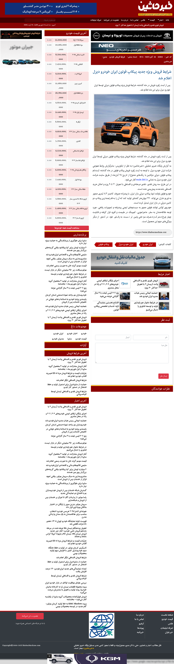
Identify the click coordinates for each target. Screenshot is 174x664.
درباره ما (124, 20)
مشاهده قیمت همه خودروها (67, 228)
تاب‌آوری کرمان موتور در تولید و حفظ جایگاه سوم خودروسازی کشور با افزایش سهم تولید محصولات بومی (67, 550)
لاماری (78, 141)
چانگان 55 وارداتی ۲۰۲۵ (78, 170)
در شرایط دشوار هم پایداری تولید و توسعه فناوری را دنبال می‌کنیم (146, 306)
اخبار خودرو (72, 333)
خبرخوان (169, 632)
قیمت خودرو (80, 339)
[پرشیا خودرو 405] (50, 8)
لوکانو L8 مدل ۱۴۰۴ (78, 160)
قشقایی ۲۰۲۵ (78, 64)
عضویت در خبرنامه (111, 20)
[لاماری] (132, 47)
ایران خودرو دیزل (126, 244)
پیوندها (140, 628)
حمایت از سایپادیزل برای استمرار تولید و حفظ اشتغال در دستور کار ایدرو (66, 386)
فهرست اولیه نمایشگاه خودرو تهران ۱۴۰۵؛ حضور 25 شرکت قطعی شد (66, 522)
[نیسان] (132, 36)
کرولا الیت (78, 73)
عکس (143, 20)
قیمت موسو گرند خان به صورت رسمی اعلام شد (66, 266)
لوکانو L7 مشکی (78, 151)
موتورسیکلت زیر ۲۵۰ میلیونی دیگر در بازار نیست (65, 270)
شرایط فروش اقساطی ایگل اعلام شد (71, 380)
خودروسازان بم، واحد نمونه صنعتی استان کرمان (65, 295)
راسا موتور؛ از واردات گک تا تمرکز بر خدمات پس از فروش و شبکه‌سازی (65, 499)
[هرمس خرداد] (87, 658)
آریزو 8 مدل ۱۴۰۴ (78, 218)
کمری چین (78, 83)
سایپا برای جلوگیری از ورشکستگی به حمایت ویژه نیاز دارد (65, 242)
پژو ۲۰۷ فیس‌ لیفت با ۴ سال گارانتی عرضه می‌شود (106, 295)
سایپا (69, 339)
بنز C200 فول (78, 93)
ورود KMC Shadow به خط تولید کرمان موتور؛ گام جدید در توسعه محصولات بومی (66, 605)
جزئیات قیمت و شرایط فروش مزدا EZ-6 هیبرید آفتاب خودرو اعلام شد (66, 374)
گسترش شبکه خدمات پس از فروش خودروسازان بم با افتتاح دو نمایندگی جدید (66, 492)
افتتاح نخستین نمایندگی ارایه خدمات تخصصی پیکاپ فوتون (106, 306)
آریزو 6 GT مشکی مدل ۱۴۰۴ (78, 208)
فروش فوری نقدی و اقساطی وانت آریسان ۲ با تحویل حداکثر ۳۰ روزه (139, 25)
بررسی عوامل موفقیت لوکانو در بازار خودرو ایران (65, 583)
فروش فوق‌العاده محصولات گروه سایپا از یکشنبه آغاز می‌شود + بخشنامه (65, 598)
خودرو (83, 333)
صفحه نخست (167, 615)
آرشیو (141, 624)
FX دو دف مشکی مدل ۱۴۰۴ (78, 131)
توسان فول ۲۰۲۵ (78, 112)
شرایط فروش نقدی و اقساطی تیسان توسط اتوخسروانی (68, 393)
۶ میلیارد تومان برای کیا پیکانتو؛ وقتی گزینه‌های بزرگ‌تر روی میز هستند (65, 249)
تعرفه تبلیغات (167, 628)
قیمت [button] (152, 20)
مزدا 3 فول (78, 179)
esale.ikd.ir (142, 180)
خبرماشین (168, 61)
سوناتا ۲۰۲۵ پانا (78, 40)
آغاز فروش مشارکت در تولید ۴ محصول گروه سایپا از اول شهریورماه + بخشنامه (67, 282)
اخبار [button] (161, 20)
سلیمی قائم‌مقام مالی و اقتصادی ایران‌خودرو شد (66, 255)
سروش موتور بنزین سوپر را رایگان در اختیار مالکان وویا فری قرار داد (68, 506)
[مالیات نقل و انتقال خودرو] (132, 261)
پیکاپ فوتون (103, 244)
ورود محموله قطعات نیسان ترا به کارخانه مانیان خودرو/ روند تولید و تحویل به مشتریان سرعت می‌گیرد (66, 589)
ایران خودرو (148, 244)
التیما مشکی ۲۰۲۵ (78, 54)
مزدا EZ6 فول (78, 45)
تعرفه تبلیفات (95, 20)
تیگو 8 (78, 122)
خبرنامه (140, 632)
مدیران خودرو (58, 339)
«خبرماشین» (88, 648)
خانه (166, 20)
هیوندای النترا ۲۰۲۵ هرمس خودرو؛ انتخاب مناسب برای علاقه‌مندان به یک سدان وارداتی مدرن (67, 514)
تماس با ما (134, 20)
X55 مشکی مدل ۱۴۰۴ (78, 189)
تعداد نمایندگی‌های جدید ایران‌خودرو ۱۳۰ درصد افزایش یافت (65, 570)
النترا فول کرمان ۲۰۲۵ (78, 102)
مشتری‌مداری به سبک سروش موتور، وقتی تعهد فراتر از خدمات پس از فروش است (66, 260)
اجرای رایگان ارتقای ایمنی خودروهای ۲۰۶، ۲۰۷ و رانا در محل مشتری (106, 284)
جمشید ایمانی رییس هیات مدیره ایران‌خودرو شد (146, 295)
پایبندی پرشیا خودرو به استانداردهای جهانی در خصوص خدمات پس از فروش (66, 300)
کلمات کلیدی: (164, 244)
